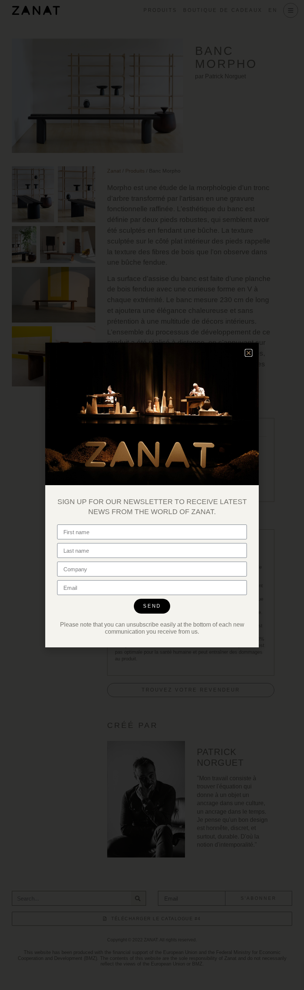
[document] (152, 495)
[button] (248, 353)
